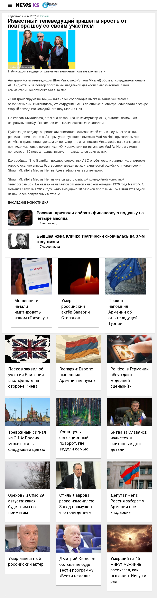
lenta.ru (44, 16)
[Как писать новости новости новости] (28, 5)
